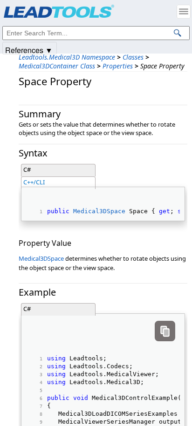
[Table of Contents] (184, 12)
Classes (133, 57)
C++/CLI (34, 182)
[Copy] (165, 331)
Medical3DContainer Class (57, 65)
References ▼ (29, 49)
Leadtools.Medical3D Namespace (67, 57)
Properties (118, 65)
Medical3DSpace (99, 211)
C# (27, 169)
